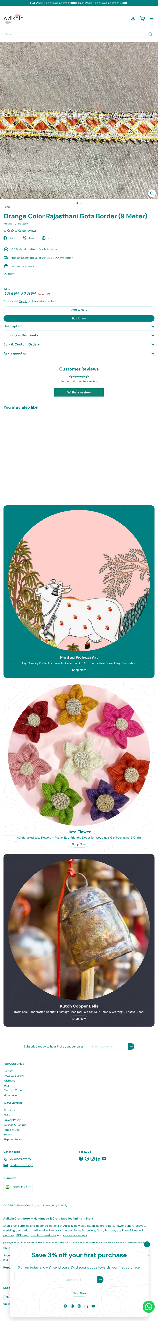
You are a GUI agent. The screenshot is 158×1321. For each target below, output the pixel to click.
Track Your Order (13, 1076)
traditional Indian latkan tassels (52, 1230)
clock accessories (75, 1235)
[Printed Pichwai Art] (79, 580)
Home (6, 206)
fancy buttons (106, 1230)
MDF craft (22, 1235)
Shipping (24, 301)
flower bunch (124, 1226)
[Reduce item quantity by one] (6, 281)
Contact (8, 1071)
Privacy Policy (12, 1120)
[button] (12, 231)
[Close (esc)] (147, 1244)
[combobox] (79, 34)
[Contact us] (149, 1307)
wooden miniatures (43, 1235)
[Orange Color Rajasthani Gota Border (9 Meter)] (29, 447)
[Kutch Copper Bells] (79, 929)
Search (7, 1134)
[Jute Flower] (79, 755)
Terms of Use (11, 1130)
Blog (6, 1085)
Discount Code (12, 1090)
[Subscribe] (100, 1279)
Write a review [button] (79, 392)
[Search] (150, 34)
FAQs (6, 1115)
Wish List (9, 1080)
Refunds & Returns (14, 1125)
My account (10, 1095)
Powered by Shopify (55, 1205)
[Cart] (142, 18)
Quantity (9, 274)
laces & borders (84, 1230)
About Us (9, 1110)
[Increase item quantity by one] (20, 281)
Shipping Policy (12, 1139)
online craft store (103, 1226)
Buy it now (79, 318)
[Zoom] (152, 193)
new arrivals (82, 1226)
